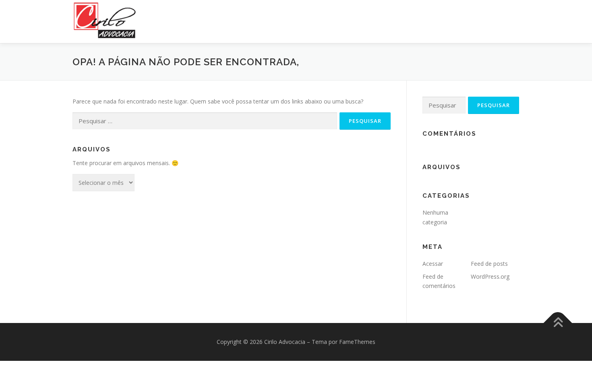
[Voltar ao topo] (558, 323)
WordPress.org (490, 276)
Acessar (432, 263)
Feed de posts (489, 263)
